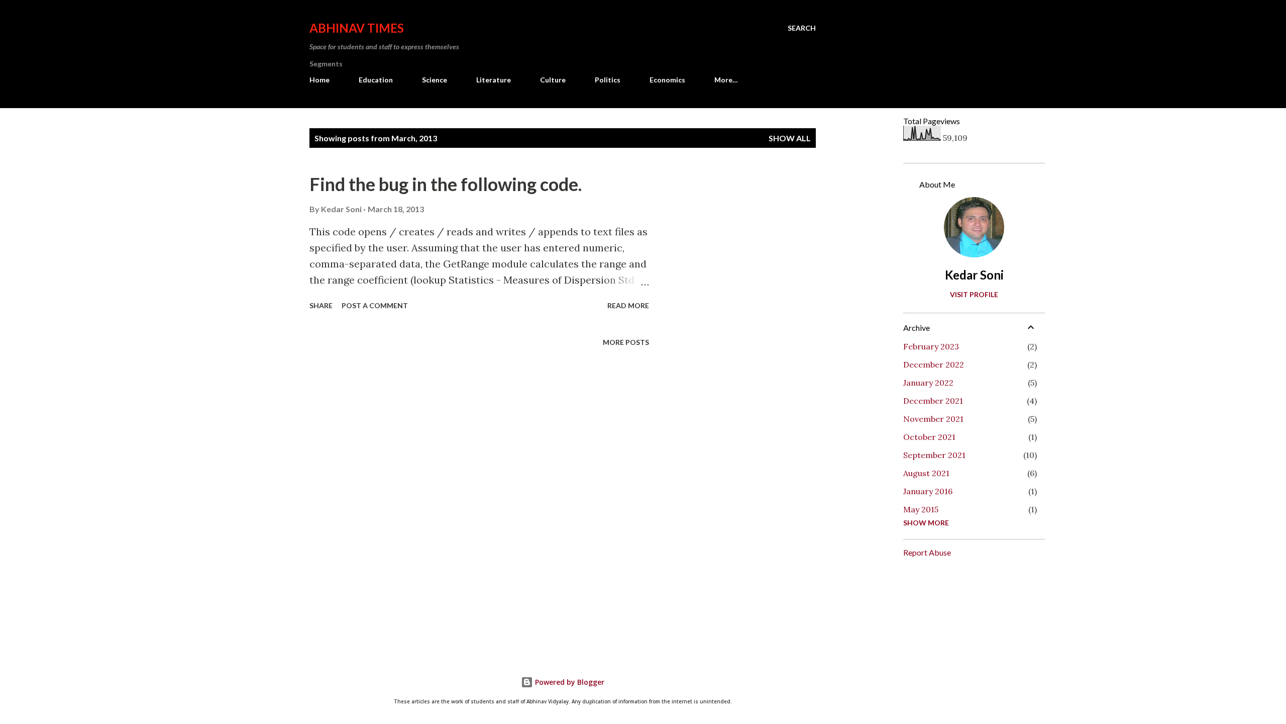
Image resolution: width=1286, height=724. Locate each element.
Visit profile (974, 294)
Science (434, 79)
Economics (667, 79)
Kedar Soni (974, 274)
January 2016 (927, 491)
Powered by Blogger (568, 682)
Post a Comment (375, 305)
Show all (790, 138)
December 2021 (933, 401)
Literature (493, 79)
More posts (626, 342)
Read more (628, 305)
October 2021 (929, 437)
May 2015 (920, 509)
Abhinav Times (356, 28)
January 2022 (928, 383)
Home (319, 79)
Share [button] (321, 305)
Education (376, 79)
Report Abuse (927, 552)
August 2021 (926, 473)
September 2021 (934, 455)
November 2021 (933, 419)
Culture (553, 79)
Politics (607, 79)
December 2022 (933, 364)
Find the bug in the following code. (445, 184)
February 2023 (931, 346)
